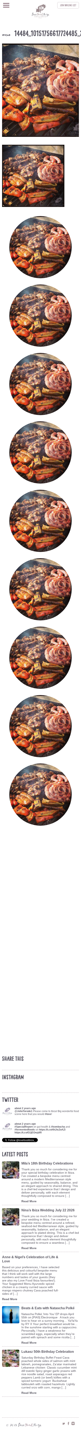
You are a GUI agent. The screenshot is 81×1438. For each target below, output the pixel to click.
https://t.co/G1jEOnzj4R (28, 1132)
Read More (29, 1201)
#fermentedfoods (25, 1129)
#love (48, 1114)
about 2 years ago (25, 1108)
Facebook (68, 1423)
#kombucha (58, 1126)
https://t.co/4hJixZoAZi (52, 1129)
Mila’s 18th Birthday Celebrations (47, 1163)
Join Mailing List (68, 5)
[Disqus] (41, 892)
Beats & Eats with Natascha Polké (48, 1308)
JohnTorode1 (24, 1111)
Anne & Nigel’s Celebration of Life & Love (30, 1259)
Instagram (73, 1423)
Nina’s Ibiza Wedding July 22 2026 (48, 1210)
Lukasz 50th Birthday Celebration (47, 1351)
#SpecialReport (24, 1126)
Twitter (63, 1423)
